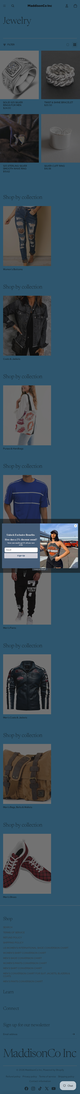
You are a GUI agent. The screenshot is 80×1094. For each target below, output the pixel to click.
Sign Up (21, 555)
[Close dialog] (75, 526)
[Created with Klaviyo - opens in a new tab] (40, 569)
